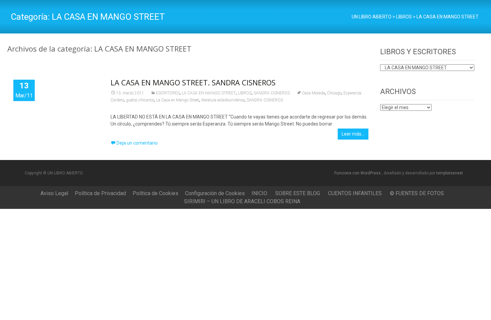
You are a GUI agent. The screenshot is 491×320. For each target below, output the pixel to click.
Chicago (334, 93)
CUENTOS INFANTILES (355, 193)
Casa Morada (313, 93)
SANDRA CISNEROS (272, 93)
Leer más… (353, 134)
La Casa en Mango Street (177, 100)
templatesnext (449, 173)
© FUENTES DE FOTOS (417, 193)
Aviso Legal (54, 193)
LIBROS (245, 93)
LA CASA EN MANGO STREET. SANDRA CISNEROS (193, 82)
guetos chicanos (140, 100)
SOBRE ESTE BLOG (297, 193)
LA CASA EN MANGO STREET (209, 93)
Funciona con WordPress (358, 173)
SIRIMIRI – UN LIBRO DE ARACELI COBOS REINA (242, 201)
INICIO (259, 193)
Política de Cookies (155, 193)
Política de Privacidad (100, 193)
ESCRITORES (168, 93)
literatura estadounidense (222, 100)
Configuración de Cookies (215, 193)
